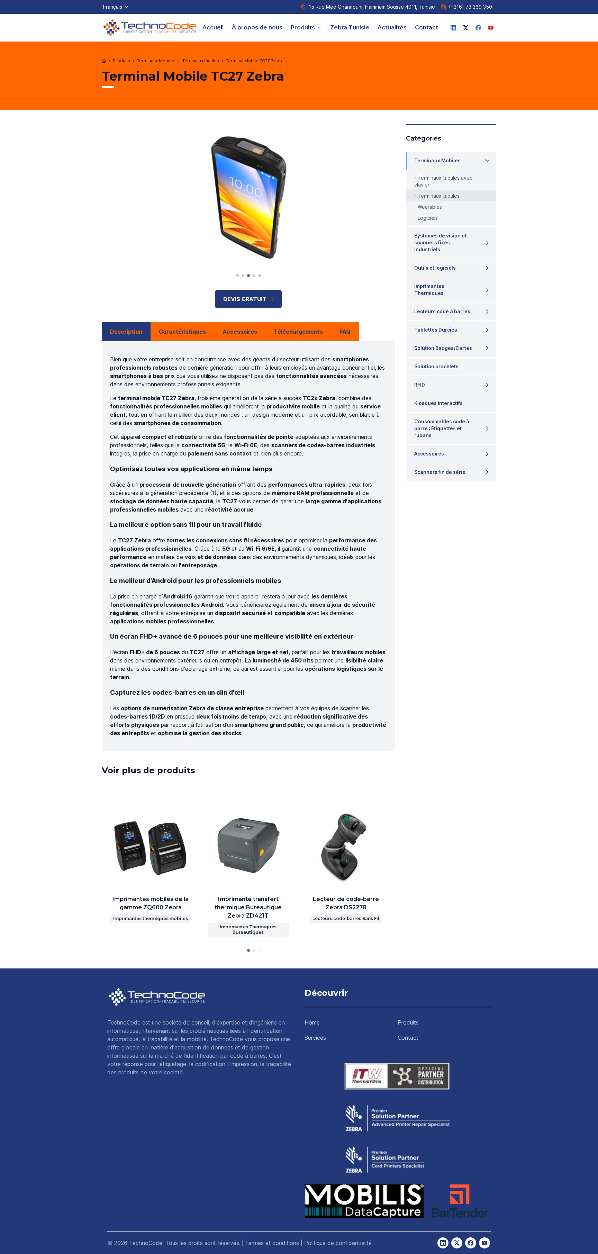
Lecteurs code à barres (442, 311)
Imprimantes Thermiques (429, 289)
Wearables (430, 207)
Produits (303, 27)
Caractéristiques (182, 331)
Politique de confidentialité (338, 1242)
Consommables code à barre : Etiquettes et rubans (441, 428)
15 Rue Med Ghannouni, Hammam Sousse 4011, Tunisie (372, 7)
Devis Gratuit (244, 299)
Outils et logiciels (435, 268)
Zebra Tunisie (349, 27)
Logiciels (428, 218)
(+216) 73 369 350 (470, 7)
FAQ (345, 331)
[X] (465, 27)
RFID (419, 385)
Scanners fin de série (439, 472)
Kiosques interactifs (438, 403)
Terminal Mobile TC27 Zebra (254, 60)
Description (126, 331)
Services (315, 1037)
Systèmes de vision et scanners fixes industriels (440, 242)
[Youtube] (490, 27)
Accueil (213, 27)
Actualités (392, 27)
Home (312, 1022)
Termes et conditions (272, 1242)
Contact (426, 27)
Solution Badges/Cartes (443, 348)
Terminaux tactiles (200, 60)
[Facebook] (478, 27)
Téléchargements (298, 331)
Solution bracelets (436, 366)
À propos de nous (257, 27)
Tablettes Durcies (435, 330)
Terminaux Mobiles (156, 60)
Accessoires (240, 331)
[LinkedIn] (453, 27)
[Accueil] (104, 61)
